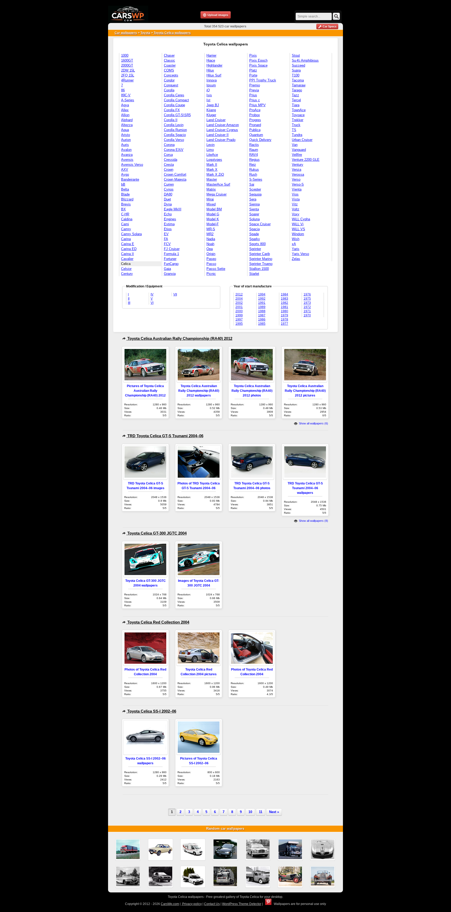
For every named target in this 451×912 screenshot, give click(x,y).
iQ (208, 90)
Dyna (168, 204)
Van (295, 145)
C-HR (125, 214)
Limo (210, 150)
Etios (168, 229)
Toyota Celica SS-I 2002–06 (151, 711)
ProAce (254, 110)
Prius (253, 95)
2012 (239, 294)
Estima (169, 224)
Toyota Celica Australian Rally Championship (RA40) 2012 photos (252, 390)
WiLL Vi (298, 224)
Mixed (211, 204)
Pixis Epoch (258, 60)
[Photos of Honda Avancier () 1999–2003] (225, 850)
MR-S (210, 229)
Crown (168, 169)
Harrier (211, 55)
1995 (239, 323)
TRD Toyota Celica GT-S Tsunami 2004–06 (164, 436)
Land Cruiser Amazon (222, 125)
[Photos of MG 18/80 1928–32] (290, 877)
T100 (295, 75)
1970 (307, 315)
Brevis (126, 204)
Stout (296, 55)
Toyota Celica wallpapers (172, 33)
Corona (169, 145)
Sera (252, 199)
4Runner (127, 80)
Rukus (254, 169)
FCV (167, 244)
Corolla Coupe (174, 105)
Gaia (167, 269)
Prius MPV (257, 105)
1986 (261, 319)
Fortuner (170, 259)
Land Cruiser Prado (220, 140)
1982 (284, 303)
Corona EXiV (173, 150)
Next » (274, 812)
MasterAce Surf (218, 184)
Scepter (255, 189)
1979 (284, 315)
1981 (284, 307)
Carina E (127, 244)
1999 (239, 315)
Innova (211, 80)
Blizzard (127, 199)
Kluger (211, 115)
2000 (239, 311)
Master (211, 179)
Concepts (171, 75)
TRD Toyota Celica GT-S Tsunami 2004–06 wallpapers (305, 488)
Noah (210, 244)
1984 (284, 294)
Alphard (127, 120)
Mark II (211, 165)
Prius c (254, 100)
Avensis (127, 160)
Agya (125, 105)
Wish (295, 239)
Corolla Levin (173, 125)
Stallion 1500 (259, 269)
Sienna (254, 204)
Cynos (169, 189)
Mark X (211, 169)
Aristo (125, 135)
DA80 (168, 194)
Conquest (171, 85)
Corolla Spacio (175, 135)
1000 (124, 55)
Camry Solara (131, 234)
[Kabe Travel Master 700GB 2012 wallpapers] (192, 850)
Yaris (295, 249)
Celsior (126, 269)
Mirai (210, 199)
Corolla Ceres (174, 95)
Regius (254, 160)
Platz (253, 70)
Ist (208, 100)
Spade (254, 234)
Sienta (254, 209)
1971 (307, 311)
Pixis (253, 55)
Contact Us (212, 904)
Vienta (296, 189)
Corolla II (170, 120)
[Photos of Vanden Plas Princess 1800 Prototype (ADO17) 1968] (257, 850)
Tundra (297, 135)
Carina (126, 239)
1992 (261, 298)
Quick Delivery (260, 140)
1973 (307, 303)
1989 (261, 307)
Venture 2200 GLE (305, 160)
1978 (284, 319)
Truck (296, 125)
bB (123, 184)
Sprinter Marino (260, 259)
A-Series (127, 100)
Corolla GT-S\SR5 (177, 115)
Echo (168, 214)
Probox (254, 115)
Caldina (126, 219)
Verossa (298, 174)
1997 (239, 319)
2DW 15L (128, 70)
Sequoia (255, 194)
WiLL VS (298, 229)
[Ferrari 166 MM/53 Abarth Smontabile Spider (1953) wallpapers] (322, 850)
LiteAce (212, 155)
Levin (210, 145)
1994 (261, 294)
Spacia (254, 229)
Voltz (295, 209)
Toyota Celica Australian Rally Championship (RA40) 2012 (179, 338)
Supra (296, 70)
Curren (169, 184)
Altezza (127, 125)
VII (175, 294)
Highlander (214, 65)
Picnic (211, 274)
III (129, 303)
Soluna (254, 219)
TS (294, 130)
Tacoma (298, 80)
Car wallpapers (126, 33)
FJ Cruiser (172, 249)
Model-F (212, 224)
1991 (261, 303)
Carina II (127, 254)
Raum (253, 150)
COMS (169, 70)
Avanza (127, 155)
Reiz (252, 165)
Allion (125, 115)
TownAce (299, 110)
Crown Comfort (175, 174)
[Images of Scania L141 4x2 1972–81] (127, 850)
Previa (254, 90)
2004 (239, 298)
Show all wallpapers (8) (313, 520)
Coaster (170, 65)
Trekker (297, 120)
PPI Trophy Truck (262, 80)
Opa (209, 249)
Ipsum (211, 85)
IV (152, 294)
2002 (239, 303)
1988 (261, 311)
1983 (284, 298)
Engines (170, 219)
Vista (296, 199)
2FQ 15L (127, 75)
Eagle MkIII (172, 209)
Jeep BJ (212, 105)
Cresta (169, 165)
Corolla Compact (176, 100)
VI (152, 303)
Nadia (210, 239)
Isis (209, 95)
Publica (254, 130)
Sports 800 (257, 244)
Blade (125, 194)
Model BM (214, 209)
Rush (253, 174)
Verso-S (298, 184)
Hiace (210, 60)
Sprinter (255, 249)
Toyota (145, 33)
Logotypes (214, 160)
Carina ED (129, 249)
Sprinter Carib (259, 254)
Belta (125, 189)
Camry (126, 229)
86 (123, 90)
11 (260, 812)
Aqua (125, 130)
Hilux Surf (213, 75)
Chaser (169, 55)
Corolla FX (172, 110)
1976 (307, 294)
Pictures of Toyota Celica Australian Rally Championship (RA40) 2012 (145, 390)
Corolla (169, 90)
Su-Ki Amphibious (305, 60)
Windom (298, 234)
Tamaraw (298, 85)
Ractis (254, 145)
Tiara (295, 105)
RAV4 (253, 155)
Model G (212, 214)
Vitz (295, 204)
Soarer (254, 214)
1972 (307, 307)
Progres (255, 120)
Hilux (210, 70)
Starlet (254, 274)
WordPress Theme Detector (241, 904)
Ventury (297, 165)
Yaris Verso (300, 254)
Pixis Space (258, 65)
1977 (284, 323)
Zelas (296, 259)
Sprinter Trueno (260, 264)
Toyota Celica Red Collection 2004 (157, 622)
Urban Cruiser (302, 140)
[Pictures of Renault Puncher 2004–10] (225, 877)
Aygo (125, 174)
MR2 (209, 234)
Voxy (295, 214)
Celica (125, 264)
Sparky (254, 239)
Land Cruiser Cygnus (222, 130)
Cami (125, 224)
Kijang (211, 110)
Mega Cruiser (216, 194)
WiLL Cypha (301, 219)
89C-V (125, 95)
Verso (296, 179)
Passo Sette (215, 269)
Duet (167, 199)
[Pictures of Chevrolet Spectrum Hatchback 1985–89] (160, 877)
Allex (125, 110)
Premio (254, 85)
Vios (295, 194)
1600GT (127, 60)
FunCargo (171, 264)
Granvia (170, 274)
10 (250, 812)
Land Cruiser (215, 120)
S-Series (255, 179)
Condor (169, 80)
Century (127, 274)
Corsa (168, 155)
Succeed (298, 65)
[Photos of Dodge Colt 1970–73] (160, 850)
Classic (169, 60)
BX (123, 209)
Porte (253, 75)
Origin (210, 254)
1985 (261, 323)
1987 (261, 315)
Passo (211, 264)
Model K (212, 219)
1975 (307, 298)
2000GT (127, 65)
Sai (251, 184)
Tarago (297, 90)
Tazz (295, 95)
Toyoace (298, 115)
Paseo (211, 259)
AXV (124, 169)
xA (294, 244)
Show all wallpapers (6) (313, 423)
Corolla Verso (174, 140)
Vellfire (297, 155)
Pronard (255, 125)
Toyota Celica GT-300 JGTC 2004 (156, 533)
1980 (284, 311)
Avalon (126, 150)
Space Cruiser (260, 224)
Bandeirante (130, 179)
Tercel (296, 100)
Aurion (126, 140)
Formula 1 (171, 254)
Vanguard (299, 150)
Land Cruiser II (217, 135)
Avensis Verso (132, 165)
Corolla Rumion (175, 130)
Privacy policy (191, 904)
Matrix (211, 189)
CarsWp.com (170, 904)
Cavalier (127, 259)
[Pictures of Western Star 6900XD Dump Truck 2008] (290, 850)
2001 (239, 307)
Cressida (170, 160)
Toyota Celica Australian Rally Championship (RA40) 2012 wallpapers (198, 390)
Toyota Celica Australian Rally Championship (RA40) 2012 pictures (305, 390)
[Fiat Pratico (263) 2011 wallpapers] (192, 877)
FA (166, 239)
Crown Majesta (175, 179)
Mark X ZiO (215, 174)
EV (166, 234)
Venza (296, 169)
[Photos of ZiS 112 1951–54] (127, 877)
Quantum (256, 135)
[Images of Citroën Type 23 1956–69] (257, 877)
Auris (125, 145)
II (128, 298)
